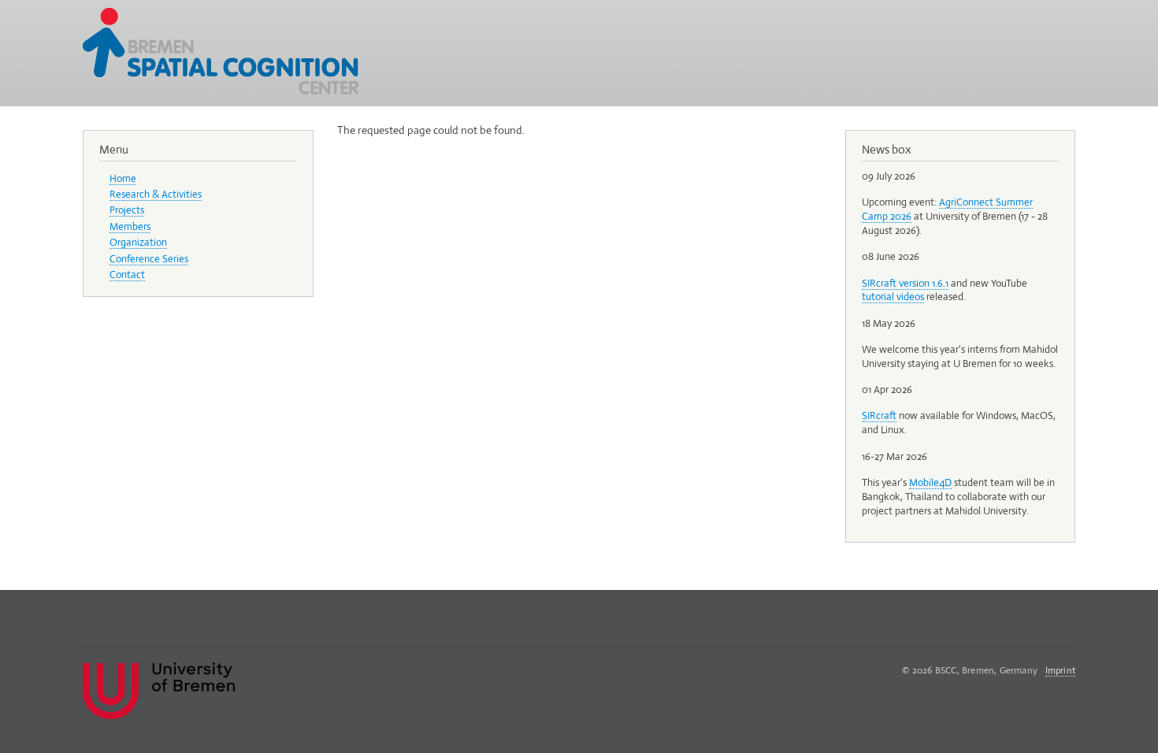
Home (122, 178)
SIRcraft (879, 415)
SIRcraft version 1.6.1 (905, 283)
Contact (127, 274)
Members (129, 226)
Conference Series (148, 259)
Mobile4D (930, 482)
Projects (126, 210)
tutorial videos (893, 296)
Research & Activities (155, 194)
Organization (138, 242)
